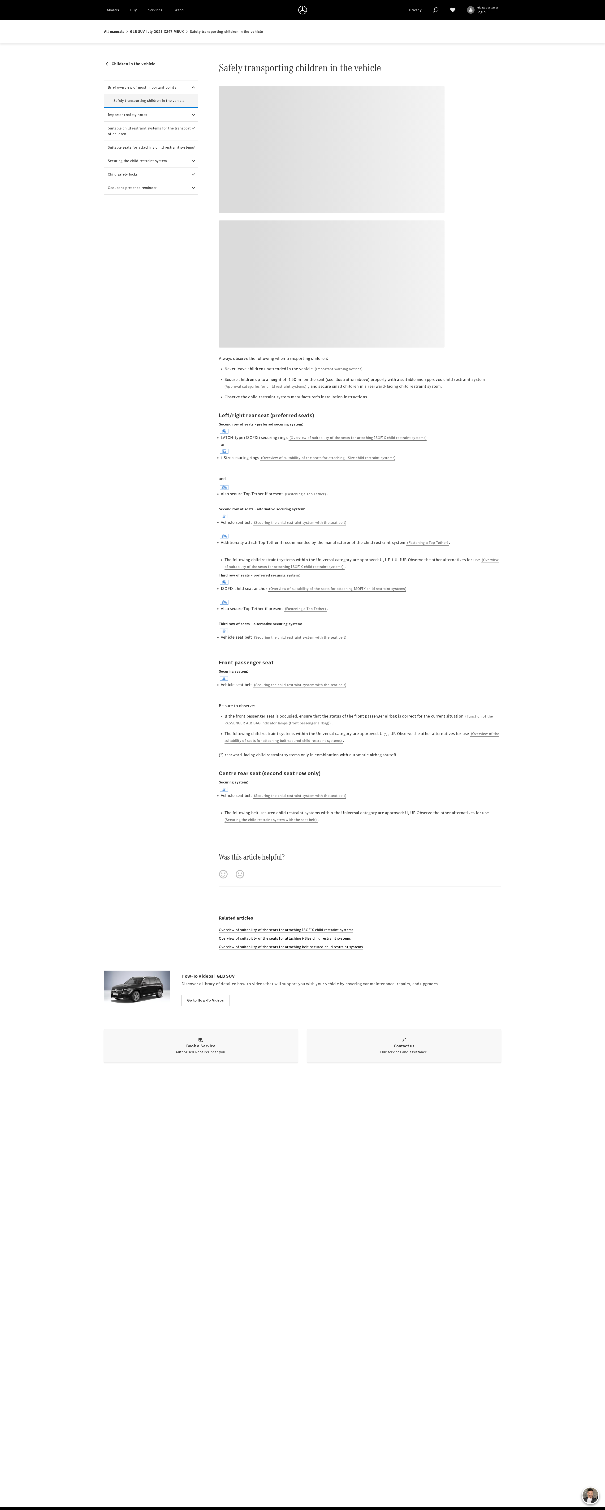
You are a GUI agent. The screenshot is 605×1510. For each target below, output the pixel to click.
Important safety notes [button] (127, 114)
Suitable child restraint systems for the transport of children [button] (149, 131)
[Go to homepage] (302, 9)
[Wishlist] (453, 10)
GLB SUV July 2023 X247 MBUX (157, 31)
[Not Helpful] (239, 874)
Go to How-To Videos (205, 1000)
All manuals (114, 31)
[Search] (436, 10)
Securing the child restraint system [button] (137, 160)
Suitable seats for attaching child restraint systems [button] (151, 147)
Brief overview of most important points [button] (142, 87)
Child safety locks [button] (123, 174)
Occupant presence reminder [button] (132, 187)
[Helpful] (223, 874)
